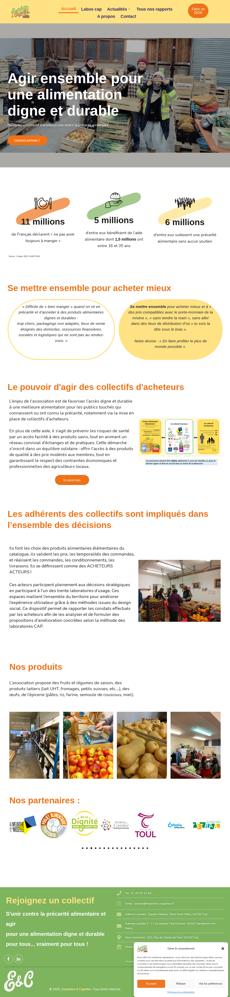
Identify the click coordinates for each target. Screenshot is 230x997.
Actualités (117, 9)
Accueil (68, 8)
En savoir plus (72, 480)
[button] (223, 948)
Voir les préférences (210, 983)
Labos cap (91, 9)
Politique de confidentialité (180, 992)
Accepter (151, 983)
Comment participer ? (27, 140)
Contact (128, 16)
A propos (106, 16)
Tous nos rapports (154, 9)
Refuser (181, 983)
